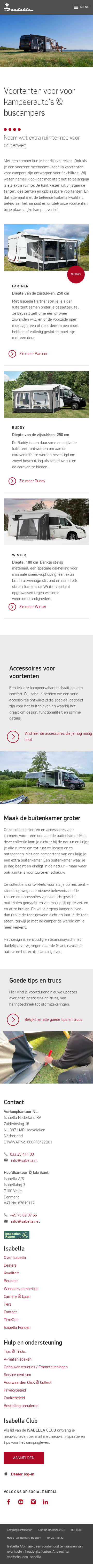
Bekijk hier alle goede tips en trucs (53, 1020)
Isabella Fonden (17, 1328)
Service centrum (17, 1375)
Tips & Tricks (15, 1352)
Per (7, 1304)
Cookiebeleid (14, 1398)
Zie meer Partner (33, 354)
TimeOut (11, 1320)
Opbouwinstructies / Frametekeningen (36, 1367)
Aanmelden (24, 1458)
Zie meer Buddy (32, 481)
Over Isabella (15, 1258)
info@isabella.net (25, 1222)
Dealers (10, 1265)
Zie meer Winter (32, 607)
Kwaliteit (12, 1273)
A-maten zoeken (18, 1359)
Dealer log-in (22, 1474)
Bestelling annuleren (21, 1406)
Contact (10, 1312)
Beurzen (11, 1281)
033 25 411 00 (22, 1154)
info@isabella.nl (24, 1161)
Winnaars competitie (21, 1289)
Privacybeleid (15, 1390)
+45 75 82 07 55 (23, 1215)
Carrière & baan (17, 1297)
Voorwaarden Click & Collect (28, 1383)
